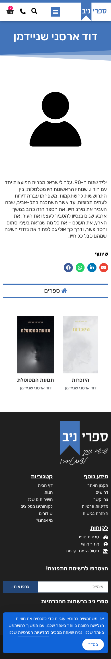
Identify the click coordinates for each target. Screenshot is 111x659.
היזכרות (80, 380)
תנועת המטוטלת (35, 380)
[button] (55, 12)
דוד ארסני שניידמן (80, 388)
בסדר (93, 644)
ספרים (52, 290)
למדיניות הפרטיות (33, 632)
